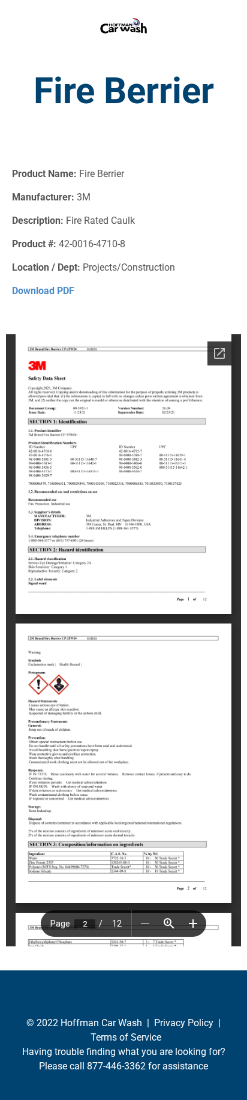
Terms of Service (126, 1037)
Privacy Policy (183, 1023)
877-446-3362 (116, 1066)
